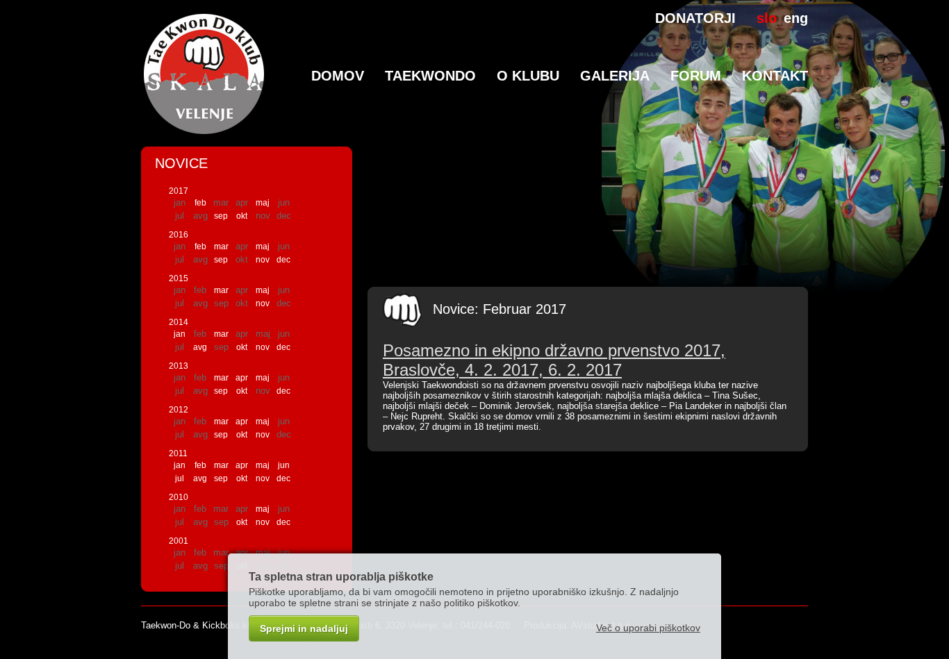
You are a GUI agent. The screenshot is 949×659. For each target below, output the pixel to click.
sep (221, 216)
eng (796, 18)
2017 (178, 191)
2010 (178, 497)
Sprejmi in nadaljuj (304, 628)
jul (179, 478)
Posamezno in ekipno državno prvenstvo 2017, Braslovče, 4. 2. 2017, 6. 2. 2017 (554, 360)
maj (263, 203)
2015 (178, 278)
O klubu (528, 75)
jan (179, 334)
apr (242, 378)
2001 (178, 541)
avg (200, 347)
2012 (178, 410)
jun (284, 465)
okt (241, 216)
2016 (178, 235)
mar (221, 246)
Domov (337, 75)
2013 (178, 366)
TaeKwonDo (430, 75)
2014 (178, 322)
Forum (695, 75)
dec (283, 260)
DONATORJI (695, 18)
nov (263, 260)
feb (200, 203)
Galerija (615, 75)
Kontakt (775, 75)
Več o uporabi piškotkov (648, 627)
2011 (178, 453)
